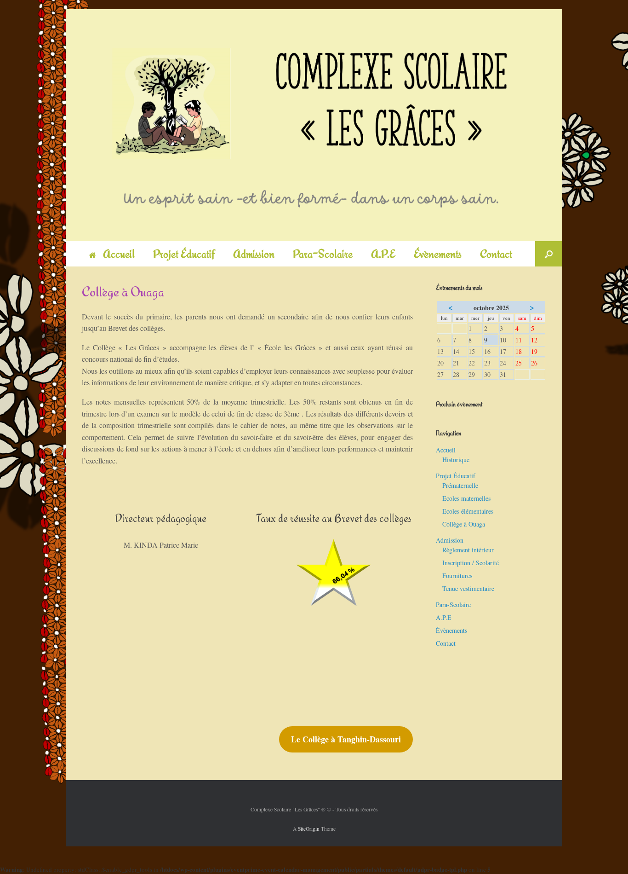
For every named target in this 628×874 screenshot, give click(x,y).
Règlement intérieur (468, 549)
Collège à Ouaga (463, 524)
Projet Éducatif (184, 253)
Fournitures (457, 575)
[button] (548, 253)
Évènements (438, 253)
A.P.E (383, 253)
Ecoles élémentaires (467, 511)
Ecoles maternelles (466, 498)
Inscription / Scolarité (470, 562)
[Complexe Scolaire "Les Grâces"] (314, 125)
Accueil (119, 253)
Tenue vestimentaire (468, 588)
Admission (253, 253)
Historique (455, 459)
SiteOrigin (309, 828)
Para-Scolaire (323, 253)
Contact (496, 253)
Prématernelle (460, 485)
